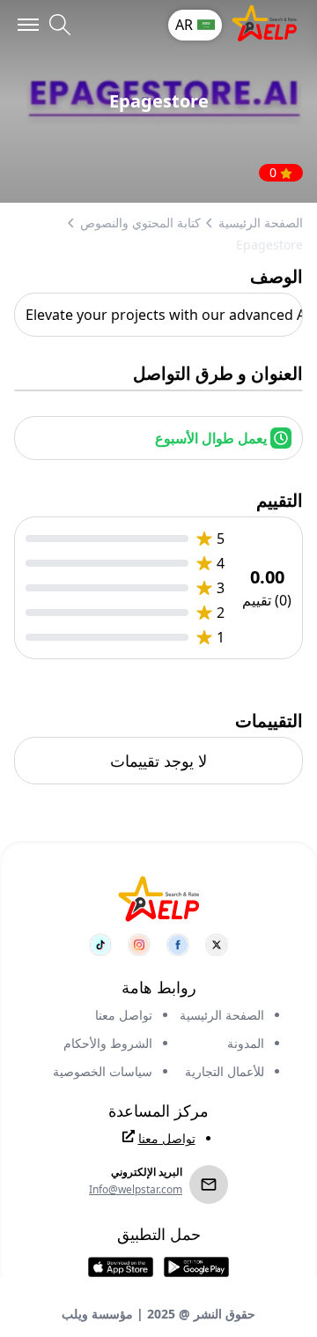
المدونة (245, 1043)
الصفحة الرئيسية (260, 222)
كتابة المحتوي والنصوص (140, 222)
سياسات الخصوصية (102, 1071)
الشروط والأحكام (107, 1043)
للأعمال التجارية (224, 1071)
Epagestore (269, 244)
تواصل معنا (123, 1014)
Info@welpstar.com (135, 1190)
